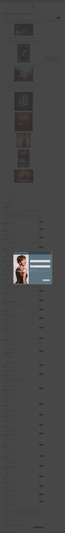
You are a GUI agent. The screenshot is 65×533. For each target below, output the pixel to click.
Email (31, 264)
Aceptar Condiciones (33, 269)
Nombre (31, 259)
